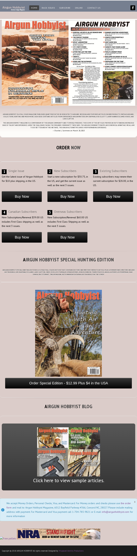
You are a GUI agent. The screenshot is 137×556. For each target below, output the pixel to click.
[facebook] (132, 7)
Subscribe (64, 7)
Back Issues (48, 7)
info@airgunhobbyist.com (115, 511)
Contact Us (93, 7)
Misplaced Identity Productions (71, 551)
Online (79, 7)
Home (34, 7)
